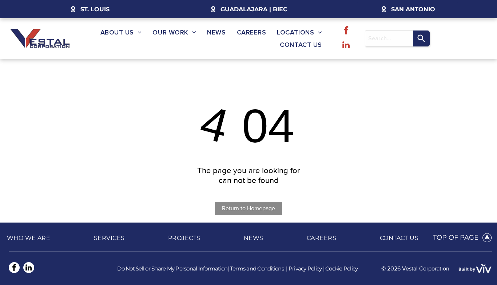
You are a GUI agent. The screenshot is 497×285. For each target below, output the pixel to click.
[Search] (421, 38)
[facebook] (346, 31)
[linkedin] (346, 45)
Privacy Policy (305, 268)
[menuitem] (121, 32)
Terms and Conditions (257, 268)
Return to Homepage (248, 208)
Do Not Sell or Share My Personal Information (172, 268)
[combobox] (389, 38)
